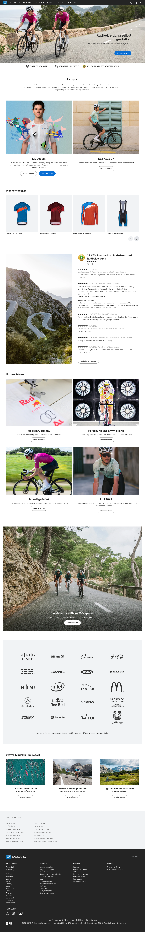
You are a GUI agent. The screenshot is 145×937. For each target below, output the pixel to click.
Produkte (27, 3)
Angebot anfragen (47, 869)
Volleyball (10, 898)
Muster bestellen (46, 867)
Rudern (9, 895)
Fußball (9, 874)
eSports (9, 872)
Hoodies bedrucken (42, 832)
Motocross (10, 888)
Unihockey (10, 900)
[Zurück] (130, 238)
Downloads (44, 872)
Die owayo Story (113, 867)
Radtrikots (10, 823)
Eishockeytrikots (13, 835)
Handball (9, 877)
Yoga (8, 886)
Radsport (9, 881)
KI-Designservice (46, 877)
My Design (39, 3)
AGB (75, 872)
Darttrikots (38, 826)
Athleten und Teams (115, 869)
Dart (7, 891)
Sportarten (14, 3)
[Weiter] (136, 238)
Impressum (77, 879)
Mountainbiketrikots (14, 842)
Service (61, 3)
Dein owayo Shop (47, 893)
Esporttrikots (39, 823)
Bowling (9, 893)
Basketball (10, 867)
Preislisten (44, 888)
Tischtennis (10, 903)
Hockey (9, 884)
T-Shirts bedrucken (42, 829)
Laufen (8, 879)
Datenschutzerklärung (82, 874)
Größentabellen (46, 881)
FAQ (41, 879)
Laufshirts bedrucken (15, 832)
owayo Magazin (46, 891)
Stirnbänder (39, 835)
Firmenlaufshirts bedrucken (45, 842)
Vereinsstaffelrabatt (48, 884)
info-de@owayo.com (42, 923)
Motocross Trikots (14, 839)
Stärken (51, 3)
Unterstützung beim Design (51, 874)
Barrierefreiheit (79, 877)
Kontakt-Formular (80, 869)
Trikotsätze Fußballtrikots (44, 839)
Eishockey (10, 869)
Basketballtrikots (13, 829)
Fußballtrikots (12, 826)
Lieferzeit (43, 886)
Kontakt (72, 3)
